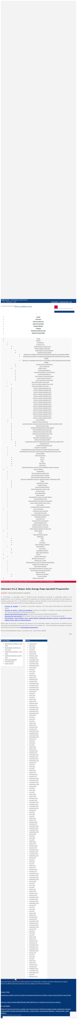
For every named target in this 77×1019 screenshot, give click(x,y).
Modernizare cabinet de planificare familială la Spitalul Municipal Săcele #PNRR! (46, 355)
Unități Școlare (42, 368)
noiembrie (33, 662)
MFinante (23, 1002)
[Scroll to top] (2, 1017)
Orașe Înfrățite (40, 547)
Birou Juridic (40, 505)
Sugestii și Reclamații (40, 556)
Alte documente (40, 572)
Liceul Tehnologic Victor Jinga (44, 380)
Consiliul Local (40, 345)
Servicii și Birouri (38, 321)
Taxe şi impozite (30, 1009)
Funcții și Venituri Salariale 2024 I (42, 412)
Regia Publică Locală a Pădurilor (44, 351)
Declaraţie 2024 (44, 444)
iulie (32, 646)
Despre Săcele (38, 326)
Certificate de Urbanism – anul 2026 (13, 653)
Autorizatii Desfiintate (11, 660)
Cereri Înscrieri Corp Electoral (40, 521)
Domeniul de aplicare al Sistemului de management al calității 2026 (44, 442)
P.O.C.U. (42, 460)
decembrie (34, 660)
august (32, 644)
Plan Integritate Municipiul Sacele (42, 430)
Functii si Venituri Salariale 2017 (42, 388)
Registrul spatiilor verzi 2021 (40, 525)
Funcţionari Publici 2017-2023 (40, 386)
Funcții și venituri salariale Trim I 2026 (42, 384)
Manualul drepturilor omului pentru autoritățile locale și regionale (40, 467)
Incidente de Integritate (16, 1011)
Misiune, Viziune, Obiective (40, 422)
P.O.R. (42, 462)
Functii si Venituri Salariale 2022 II (42, 406)
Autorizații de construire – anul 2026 (13, 645)
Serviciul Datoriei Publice (42, 487)
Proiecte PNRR (40, 454)
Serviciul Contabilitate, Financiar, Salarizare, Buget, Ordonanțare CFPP (40, 479)
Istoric (40, 533)
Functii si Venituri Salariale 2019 (42, 392)
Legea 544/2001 (9, 662)
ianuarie (33, 658)
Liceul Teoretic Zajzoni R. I (44, 378)
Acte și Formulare (38, 324)
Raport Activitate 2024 (42, 436)
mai (32, 650)
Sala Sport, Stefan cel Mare (8, 1002)
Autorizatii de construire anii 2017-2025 (13, 649)
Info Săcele (42, 543)
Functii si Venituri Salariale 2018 (42, 390)
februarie (33, 656)
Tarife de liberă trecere (40, 523)
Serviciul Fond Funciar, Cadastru (40, 475)
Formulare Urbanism (40, 517)
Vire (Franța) (42, 549)
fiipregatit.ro (55, 302)
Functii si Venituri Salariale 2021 (42, 400)
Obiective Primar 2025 (42, 426)
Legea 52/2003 (9, 664)
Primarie (38, 319)
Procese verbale (42, 576)
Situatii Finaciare (42, 485)
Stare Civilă (38, 1009)
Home (2, 582)
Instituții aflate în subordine (42, 349)
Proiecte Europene (40, 456)
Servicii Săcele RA (44, 366)
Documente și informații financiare (40, 570)
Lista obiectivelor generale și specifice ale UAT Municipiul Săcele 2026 (42, 424)
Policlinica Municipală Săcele (44, 364)
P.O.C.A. (42, 458)
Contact (38, 328)
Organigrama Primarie (32, 995)
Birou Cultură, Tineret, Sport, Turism (40, 503)
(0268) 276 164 (5, 300)
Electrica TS (36, 1002)
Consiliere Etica (61, 1009)
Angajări (54, 1009)
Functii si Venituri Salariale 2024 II (42, 414)
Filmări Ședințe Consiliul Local (42, 347)
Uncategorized (26, 593)
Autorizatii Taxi (40, 519)
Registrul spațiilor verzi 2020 (40, 527)
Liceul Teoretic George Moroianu (44, 376)
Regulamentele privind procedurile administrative (40, 562)
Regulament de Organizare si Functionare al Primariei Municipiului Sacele (40, 452)
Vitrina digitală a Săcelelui (42, 545)
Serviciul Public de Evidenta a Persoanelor (40, 501)
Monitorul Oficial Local (38, 331)
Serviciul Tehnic (40, 491)
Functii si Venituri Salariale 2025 (42, 416)
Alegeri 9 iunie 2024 (38, 333)
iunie (32, 648)
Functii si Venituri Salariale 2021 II (42, 402)
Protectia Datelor (46, 1009)
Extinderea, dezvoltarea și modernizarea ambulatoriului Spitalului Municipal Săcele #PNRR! (46, 357)
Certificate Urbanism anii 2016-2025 (13, 657)
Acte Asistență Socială (40, 513)
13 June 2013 (4, 593)
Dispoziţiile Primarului (40, 566)
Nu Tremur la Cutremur (54, 1002)
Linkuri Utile (42, 465)
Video (42, 541)
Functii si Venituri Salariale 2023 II (42, 410)
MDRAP (18, 1002)
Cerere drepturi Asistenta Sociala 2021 (40, 529)
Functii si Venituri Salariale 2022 (42, 404)
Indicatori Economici (42, 483)
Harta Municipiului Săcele (40, 535)
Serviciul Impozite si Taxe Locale (40, 489)
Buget (42, 481)
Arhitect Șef (4, 1009)
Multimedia (40, 537)
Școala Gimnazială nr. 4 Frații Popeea (44, 372)
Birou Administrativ (40, 493)
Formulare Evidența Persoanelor (40, 515)
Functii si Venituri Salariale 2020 (42, 396)
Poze (42, 539)
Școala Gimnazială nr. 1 (44, 370)
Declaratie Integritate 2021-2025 (42, 438)
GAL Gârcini (42, 463)
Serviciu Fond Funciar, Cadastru (16, 1009)
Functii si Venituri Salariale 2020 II (42, 398)
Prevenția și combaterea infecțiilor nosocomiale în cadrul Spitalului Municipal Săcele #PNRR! (46, 361)
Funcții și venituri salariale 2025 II (42, 418)
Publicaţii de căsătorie (42, 574)
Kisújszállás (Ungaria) (42, 551)
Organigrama (40, 471)
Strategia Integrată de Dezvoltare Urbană (42, 428)
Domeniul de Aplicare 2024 (44, 446)
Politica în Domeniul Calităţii (42, 440)
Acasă (38, 317)
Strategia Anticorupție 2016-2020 (42, 432)
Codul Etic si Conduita (40, 448)
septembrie (34, 666)
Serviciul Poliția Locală (40, 499)
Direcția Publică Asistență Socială (40, 477)
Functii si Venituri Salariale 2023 (42, 408)
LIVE (70, 302)
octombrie (33, 664)
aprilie (32, 652)
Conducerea (40, 343)
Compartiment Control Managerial (40, 507)
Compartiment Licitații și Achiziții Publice (40, 497)
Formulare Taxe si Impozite (40, 511)
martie (32, 654)
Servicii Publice (40, 420)
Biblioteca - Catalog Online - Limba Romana (36, 1011)
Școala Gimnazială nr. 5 (44, 374)
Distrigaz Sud (44, 1002)
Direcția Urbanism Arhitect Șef (40, 473)
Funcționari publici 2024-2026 (40, 382)
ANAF (28, 1002)
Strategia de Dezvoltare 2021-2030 (42, 434)
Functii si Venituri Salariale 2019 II (42, 394)
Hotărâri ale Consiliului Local (40, 564)
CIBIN (31, 1002)
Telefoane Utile (64, 302)
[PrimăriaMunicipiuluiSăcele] (23, 307)
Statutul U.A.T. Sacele (40, 560)
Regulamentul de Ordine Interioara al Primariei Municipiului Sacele (40, 450)
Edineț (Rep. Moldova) (42, 553)
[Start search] (56, 307)
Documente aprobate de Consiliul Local (40, 568)
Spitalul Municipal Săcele (44, 353)
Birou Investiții (40, 495)
